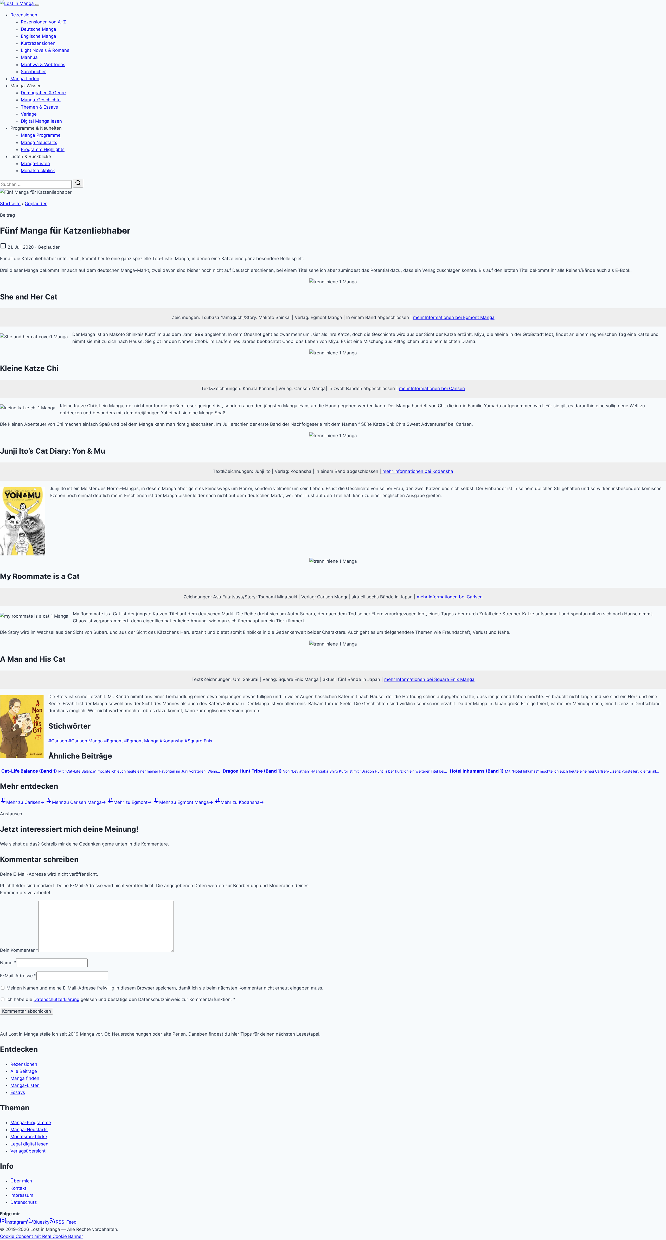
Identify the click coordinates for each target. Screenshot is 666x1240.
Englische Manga (38, 36)
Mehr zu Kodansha (242, 802)
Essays (17, 1092)
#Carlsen (57, 740)
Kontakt (18, 1188)
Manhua (29, 57)
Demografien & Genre (43, 92)
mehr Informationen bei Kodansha (417, 471)
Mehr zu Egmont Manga (186, 802)
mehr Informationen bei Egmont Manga (454, 317)
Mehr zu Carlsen (25, 802)
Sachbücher (33, 71)
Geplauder (36, 203)
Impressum (21, 1195)
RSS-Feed (66, 1222)
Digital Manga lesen (41, 121)
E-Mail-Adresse (18, 975)
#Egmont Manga (141, 740)
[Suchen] (78, 183)
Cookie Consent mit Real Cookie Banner (41, 1236)
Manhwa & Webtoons (43, 64)
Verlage (29, 114)
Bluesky (41, 1222)
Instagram (16, 1222)
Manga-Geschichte (41, 99)
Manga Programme (41, 135)
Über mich (21, 1180)
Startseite (10, 203)
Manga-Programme (30, 1122)
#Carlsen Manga (85, 740)
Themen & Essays (39, 107)
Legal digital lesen (29, 1144)
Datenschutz (23, 1202)
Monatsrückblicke (28, 1136)
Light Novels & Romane (45, 50)
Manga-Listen (35, 163)
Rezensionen (23, 14)
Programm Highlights (43, 149)
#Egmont (113, 740)
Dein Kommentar (19, 950)
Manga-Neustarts (29, 1129)
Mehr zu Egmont (132, 802)
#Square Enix (198, 740)
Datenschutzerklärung (56, 999)
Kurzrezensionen (38, 43)
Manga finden (24, 78)
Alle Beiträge (23, 1071)
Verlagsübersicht (28, 1151)
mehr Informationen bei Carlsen (432, 388)
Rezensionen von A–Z (43, 21)
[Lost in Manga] (17, 3)
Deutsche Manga (38, 29)
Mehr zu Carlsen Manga (79, 802)
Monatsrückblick (38, 170)
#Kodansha (171, 740)
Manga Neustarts (39, 142)
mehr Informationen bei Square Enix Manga (429, 679)
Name (8, 962)
